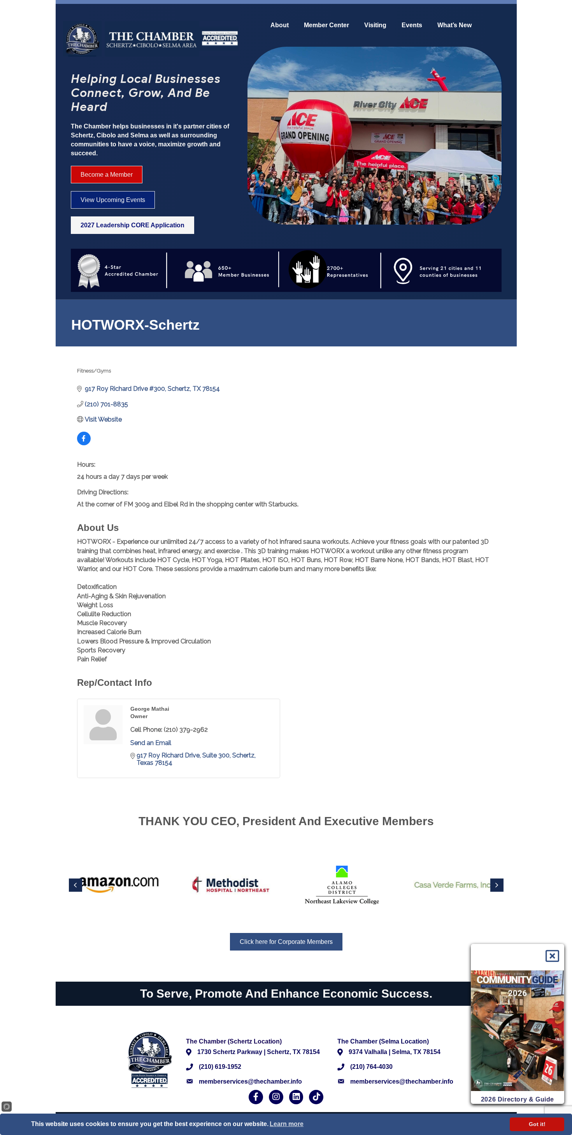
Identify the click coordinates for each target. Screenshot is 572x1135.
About (279, 25)
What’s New (454, 25)
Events (412, 25)
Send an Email (150, 743)
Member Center (326, 25)
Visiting (375, 25)
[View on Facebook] (84, 443)
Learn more (287, 1124)
